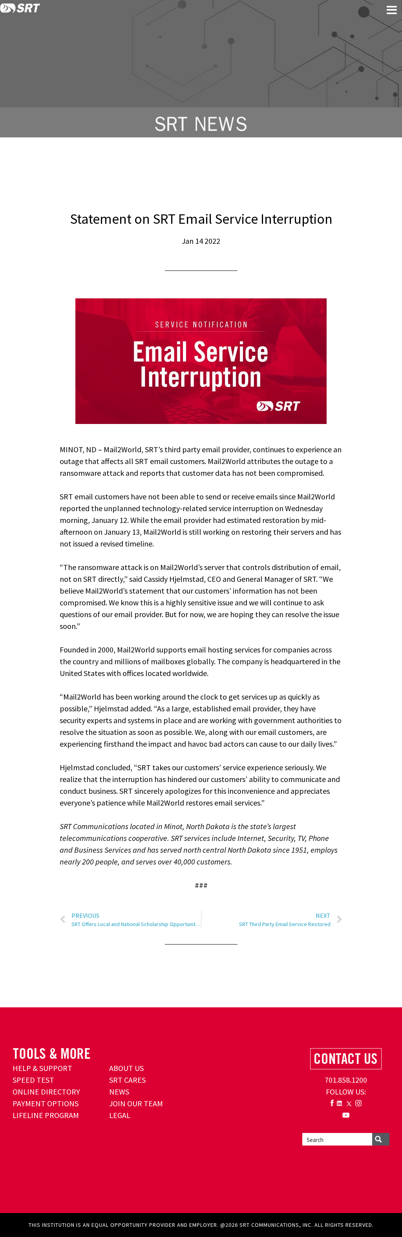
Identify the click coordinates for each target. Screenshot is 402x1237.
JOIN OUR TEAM (136, 1103)
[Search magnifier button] (380, 1139)
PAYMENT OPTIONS (46, 1103)
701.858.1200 (346, 1080)
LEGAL (119, 1115)
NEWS (119, 1091)
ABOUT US (126, 1068)
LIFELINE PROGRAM (46, 1115)
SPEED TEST (33, 1080)
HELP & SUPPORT (42, 1068)
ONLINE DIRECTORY (46, 1091)
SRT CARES (127, 1080)
